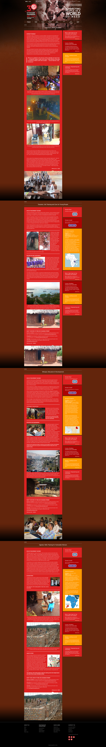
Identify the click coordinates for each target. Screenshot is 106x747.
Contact (78, 1)
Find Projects (71, 22)
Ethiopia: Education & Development (53, 372)
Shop (64, 21)
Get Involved (65, 1)
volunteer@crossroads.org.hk (32, 341)
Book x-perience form (57, 730)
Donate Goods (36, 22)
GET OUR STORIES (38, 1)
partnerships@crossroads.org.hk (50, 334)
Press (25, 728)
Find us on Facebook (69, 737)
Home (49, 1)
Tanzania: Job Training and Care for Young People (53, 204)
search (79, 4)
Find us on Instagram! (71, 739)
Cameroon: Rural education (53, 27)
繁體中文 (26, 1)
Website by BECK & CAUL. (53, 745)
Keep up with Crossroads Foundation (74, 737)
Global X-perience (41, 731)
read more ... (77, 38)
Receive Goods (43, 22)
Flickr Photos (71, 737)
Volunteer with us (50, 22)
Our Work (59, 1)
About (53, 1)
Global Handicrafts (41, 730)
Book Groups (57, 22)
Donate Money (78, 22)
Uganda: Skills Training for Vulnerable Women (53, 545)
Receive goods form (57, 729)
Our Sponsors (72, 1)
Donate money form (57, 728)
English (30, 1)
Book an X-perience (29, 22)
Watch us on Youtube (69, 739)
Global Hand (41, 729)
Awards (25, 730)
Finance (25, 729)
